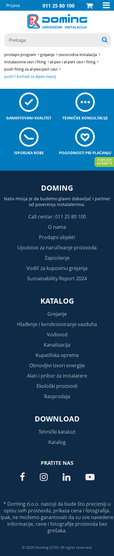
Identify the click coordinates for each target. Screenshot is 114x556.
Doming (57, 188)
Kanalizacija (57, 344)
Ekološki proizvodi (57, 386)
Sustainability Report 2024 (57, 278)
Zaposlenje (57, 258)
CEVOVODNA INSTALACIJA (77, 54)
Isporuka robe (29, 152)
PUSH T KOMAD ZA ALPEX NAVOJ (30, 76)
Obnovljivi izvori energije (57, 365)
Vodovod (57, 334)
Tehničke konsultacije (85, 118)
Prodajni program (20, 54)
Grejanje (57, 314)
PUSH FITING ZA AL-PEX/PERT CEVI (30, 69)
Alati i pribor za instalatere (57, 375)
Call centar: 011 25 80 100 (57, 216)
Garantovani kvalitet (28, 118)
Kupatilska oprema (57, 355)
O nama (57, 227)
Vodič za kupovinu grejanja (57, 268)
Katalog (57, 301)
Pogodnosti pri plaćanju (85, 152)
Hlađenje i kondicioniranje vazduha (57, 324)
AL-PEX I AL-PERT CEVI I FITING (72, 62)
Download (57, 419)
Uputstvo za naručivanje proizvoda (57, 247)
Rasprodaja (57, 396)
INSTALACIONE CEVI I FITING (25, 62)
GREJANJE (47, 54)
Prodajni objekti (57, 237)
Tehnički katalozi (57, 431)
